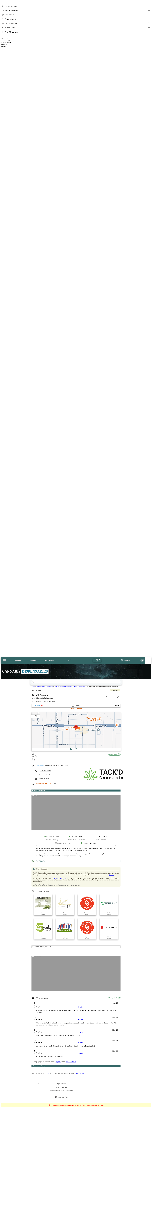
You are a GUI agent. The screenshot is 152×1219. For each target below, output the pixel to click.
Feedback (4, 46)
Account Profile (10, 28)
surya (81, 1032)
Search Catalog (10, 19)
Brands (33, 660)
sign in (58, 1062)
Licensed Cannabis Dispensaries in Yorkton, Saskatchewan (69, 686)
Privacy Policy (6, 42)
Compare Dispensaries (43, 946)
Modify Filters (70, 1090)
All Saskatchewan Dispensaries (44, 686)
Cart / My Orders (11, 23)
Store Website (44, 779)
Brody (80, 1007)
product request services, (62, 878)
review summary (71, 1062)
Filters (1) (116, 690)
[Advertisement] (76, 812)
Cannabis (17, 660)
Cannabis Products (11, 6)
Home (33, 686)
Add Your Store (41, 861)
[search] (33, 682)
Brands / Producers (11, 11)
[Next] (84, 1083)
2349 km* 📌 (38, 706)
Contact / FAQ (6, 40)
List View (38, 690)
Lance (81, 1053)
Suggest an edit (79, 1073)
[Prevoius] (39, 1083)
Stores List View (63, 1097)
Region (38, 701)
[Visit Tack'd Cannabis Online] (103, 780)
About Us (4, 38)
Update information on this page (43, 885)
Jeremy (80, 1019)
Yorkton (111, 875)
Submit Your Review (38, 1066)
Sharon (80, 1042)
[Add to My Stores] (35, 716)
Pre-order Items (39, 790)
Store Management (11, 32)
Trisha (47, 1073)
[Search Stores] (69, 660)
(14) (34, 757)
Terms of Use (5, 44)
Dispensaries (9, 15)
